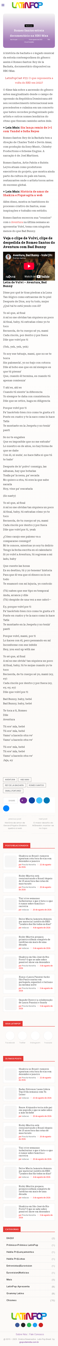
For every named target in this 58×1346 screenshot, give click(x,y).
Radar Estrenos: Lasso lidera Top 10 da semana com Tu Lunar (34, 1092)
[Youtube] (41, 1325)
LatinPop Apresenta (30, 1286)
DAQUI (30, 1238)
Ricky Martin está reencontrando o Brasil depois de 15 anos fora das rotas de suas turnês (35, 879)
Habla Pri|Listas (30, 1258)
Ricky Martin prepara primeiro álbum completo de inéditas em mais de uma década (34, 940)
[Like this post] (24, 800)
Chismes (30, 1300)
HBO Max (24, 779)
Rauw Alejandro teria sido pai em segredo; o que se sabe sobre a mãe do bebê (35, 1110)
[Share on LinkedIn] (47, 800)
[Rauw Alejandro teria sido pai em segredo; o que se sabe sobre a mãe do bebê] (11, 1112)
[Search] (53, 5)
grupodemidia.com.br (29, 1342)
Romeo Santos (36, 785)
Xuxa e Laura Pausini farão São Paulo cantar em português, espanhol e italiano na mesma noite (36, 980)
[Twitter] (35, 1325)
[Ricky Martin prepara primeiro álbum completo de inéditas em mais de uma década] (11, 942)
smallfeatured (13, 791)
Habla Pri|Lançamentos (30, 1252)
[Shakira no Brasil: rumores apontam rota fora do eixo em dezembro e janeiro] (11, 861)
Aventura (17, 222)
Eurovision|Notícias (30, 1272)
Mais (30, 1279)
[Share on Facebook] (32, 800)
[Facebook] (17, 1325)
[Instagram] (23, 1325)
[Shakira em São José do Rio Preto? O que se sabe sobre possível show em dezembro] (11, 963)
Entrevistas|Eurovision (30, 1265)
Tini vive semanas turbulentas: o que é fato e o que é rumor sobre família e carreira (36, 902)
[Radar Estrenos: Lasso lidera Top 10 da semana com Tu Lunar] (11, 1094)
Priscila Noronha (29, 865)
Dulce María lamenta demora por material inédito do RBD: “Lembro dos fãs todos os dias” (35, 921)
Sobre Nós (21, 1334)
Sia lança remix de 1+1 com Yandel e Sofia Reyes (27, 129)
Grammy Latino (30, 1293)
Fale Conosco (36, 1334)
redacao (21, 39)
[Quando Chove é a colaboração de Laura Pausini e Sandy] (11, 1004)
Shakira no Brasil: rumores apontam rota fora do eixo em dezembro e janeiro (35, 858)
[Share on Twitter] (39, 800)
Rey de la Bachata (14, 785)
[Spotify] (29, 1325)
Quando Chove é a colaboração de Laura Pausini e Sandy (35, 1001)
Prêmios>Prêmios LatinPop (30, 1245)
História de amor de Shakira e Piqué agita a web (25, 193)
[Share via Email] (6, 808)
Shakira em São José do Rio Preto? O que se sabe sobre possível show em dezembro (34, 959)
